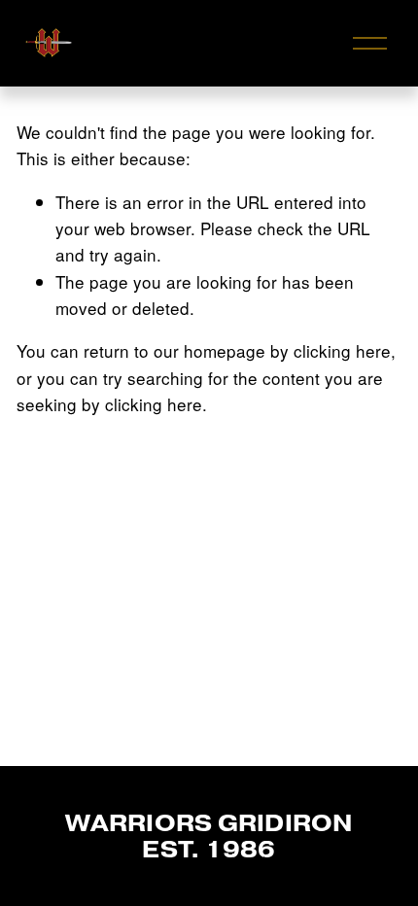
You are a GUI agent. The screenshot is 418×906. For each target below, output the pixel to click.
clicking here (342, 350)
